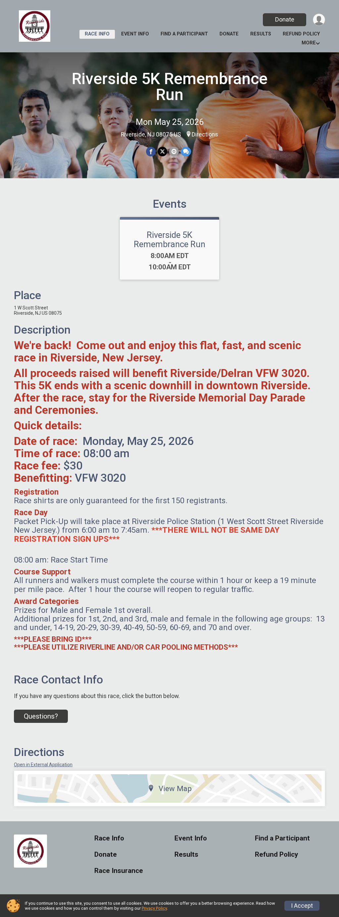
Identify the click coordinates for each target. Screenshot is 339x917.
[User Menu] (319, 20)
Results (260, 34)
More (309, 43)
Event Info (135, 34)
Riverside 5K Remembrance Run (169, 86)
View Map (175, 788)
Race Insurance (118, 871)
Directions (205, 134)
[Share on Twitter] (162, 151)
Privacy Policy (154, 908)
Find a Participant (184, 34)
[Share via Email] (174, 151)
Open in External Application (43, 764)
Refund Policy (301, 34)
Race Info (97, 34)
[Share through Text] (186, 151)
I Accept (302, 905)
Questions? (41, 716)
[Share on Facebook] (151, 151)
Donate (284, 19)
